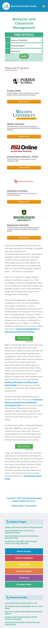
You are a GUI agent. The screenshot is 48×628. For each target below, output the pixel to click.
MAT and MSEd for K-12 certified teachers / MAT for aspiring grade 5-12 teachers (23, 94)
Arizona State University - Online (22, 157)
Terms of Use (30, 506)
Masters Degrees (24, 551)
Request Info (24, 101)
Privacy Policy (18, 506)
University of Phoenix (17, 191)
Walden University (15, 124)
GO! (24, 56)
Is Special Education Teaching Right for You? (21, 603)
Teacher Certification (24, 558)
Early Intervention (24, 571)
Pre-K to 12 (24, 578)
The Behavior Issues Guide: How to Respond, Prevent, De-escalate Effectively (21, 542)
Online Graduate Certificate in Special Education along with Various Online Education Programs (23, 128)
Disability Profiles (24, 584)
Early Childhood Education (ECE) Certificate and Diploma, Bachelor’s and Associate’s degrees (23, 229)
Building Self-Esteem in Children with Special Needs (24, 527)
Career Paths (24, 565)
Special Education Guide (23, 6)
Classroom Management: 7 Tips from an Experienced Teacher (19, 531)
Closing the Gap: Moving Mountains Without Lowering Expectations (21, 618)
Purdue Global (14, 91)
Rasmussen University (18, 225)
